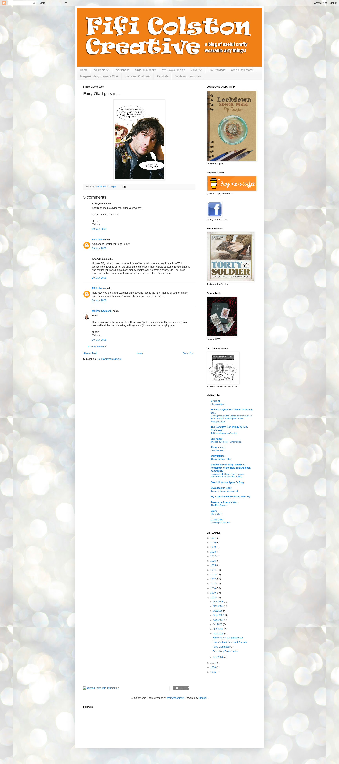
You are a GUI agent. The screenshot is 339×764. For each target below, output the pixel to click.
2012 (213, 579)
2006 (213, 667)
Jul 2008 (218, 624)
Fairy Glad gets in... (223, 646)
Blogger (203, 698)
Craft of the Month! (242, 69)
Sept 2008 (219, 615)
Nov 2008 (218, 606)
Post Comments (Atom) (110, 359)
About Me (163, 76)
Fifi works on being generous (228, 637)
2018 (213, 551)
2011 (213, 583)
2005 (213, 672)
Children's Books (145, 69)
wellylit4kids (218, 456)
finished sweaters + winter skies (226, 442)
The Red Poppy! (218, 505)
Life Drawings (216, 69)
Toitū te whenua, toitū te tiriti (224, 433)
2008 (213, 597)
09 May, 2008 (99, 229)
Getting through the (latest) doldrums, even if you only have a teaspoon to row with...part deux (231, 419)
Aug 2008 (218, 620)
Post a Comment (97, 346)
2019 (213, 547)
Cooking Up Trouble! (221, 522)
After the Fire (217, 450)
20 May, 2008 (99, 339)
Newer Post (90, 353)
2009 (213, 593)
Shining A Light (217, 404)
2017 (213, 556)
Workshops (122, 69)
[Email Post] (123, 186)
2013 (213, 574)
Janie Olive (217, 519)
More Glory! (216, 514)
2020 (213, 542)
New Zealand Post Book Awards (230, 642)
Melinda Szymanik (102, 311)
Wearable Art (101, 69)
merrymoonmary (175, 698)
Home (83, 69)
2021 (213, 538)
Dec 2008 (218, 601)
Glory (214, 511)
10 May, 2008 (99, 277)
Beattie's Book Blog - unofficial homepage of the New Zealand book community (231, 467)
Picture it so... (218, 447)
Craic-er (215, 401)
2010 (213, 588)
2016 (213, 560)
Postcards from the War (224, 502)
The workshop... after (221, 459)
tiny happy (216, 438)
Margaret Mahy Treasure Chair (99, 76)
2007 (213, 662)
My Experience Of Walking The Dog (230, 496)
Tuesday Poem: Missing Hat (224, 491)
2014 (213, 570)
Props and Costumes (138, 76)
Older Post (188, 353)
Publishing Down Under (225, 651)
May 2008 (218, 633)
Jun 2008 (218, 629)
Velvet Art (196, 69)
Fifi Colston (98, 239)
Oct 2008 (218, 610)
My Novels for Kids (173, 69)
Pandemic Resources (187, 76)
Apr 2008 (218, 657)
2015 (213, 565)
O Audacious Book (221, 488)
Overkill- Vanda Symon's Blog (227, 482)
